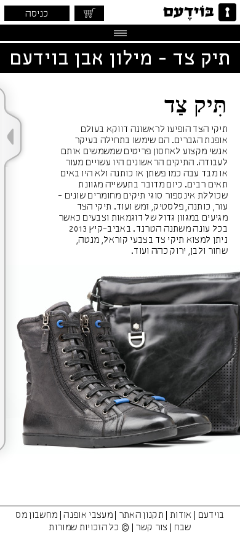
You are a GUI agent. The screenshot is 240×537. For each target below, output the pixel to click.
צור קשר (151, 527)
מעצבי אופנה (88, 515)
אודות (181, 515)
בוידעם (211, 515)
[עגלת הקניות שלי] (89, 13)
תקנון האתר (141, 515)
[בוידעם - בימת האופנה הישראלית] (198, 12)
